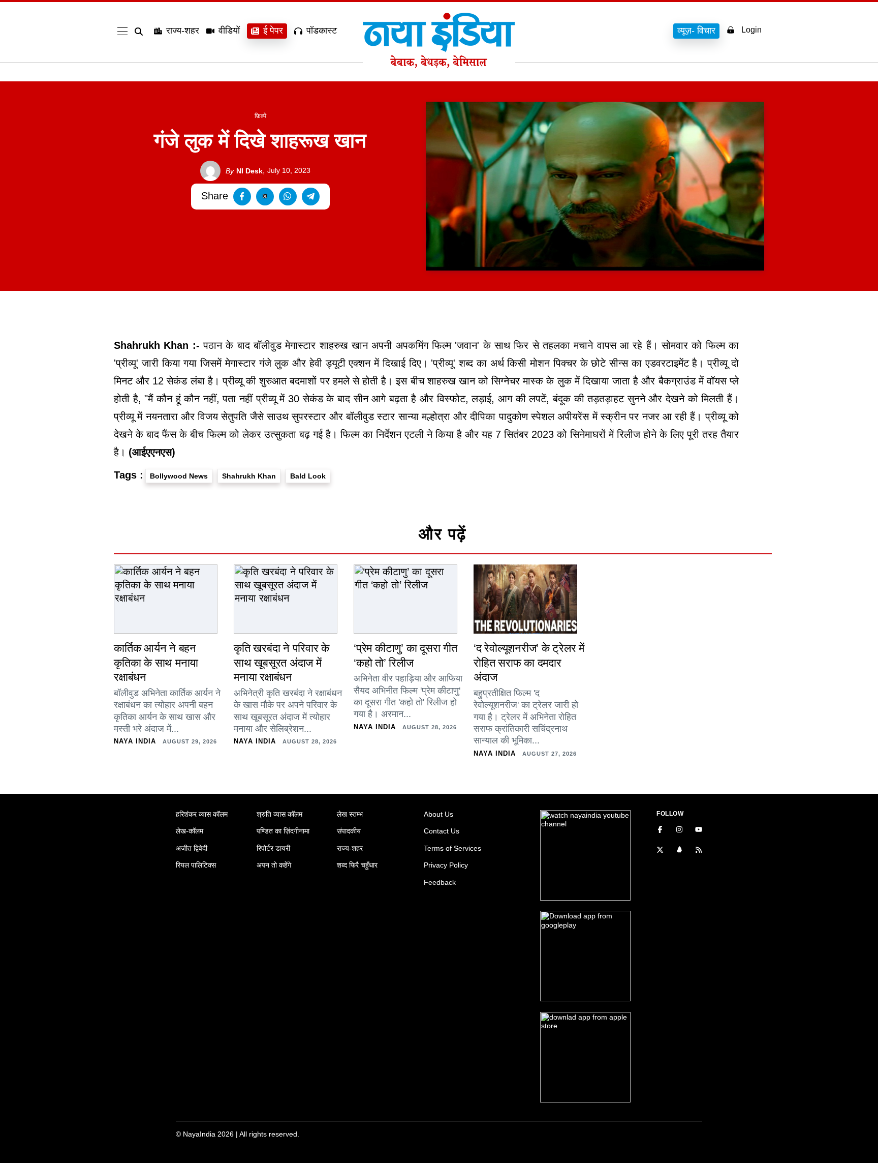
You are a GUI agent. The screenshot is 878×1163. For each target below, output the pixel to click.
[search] (141, 31)
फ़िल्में (260, 116)
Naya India (135, 741)
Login (751, 29)
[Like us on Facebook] (660, 830)
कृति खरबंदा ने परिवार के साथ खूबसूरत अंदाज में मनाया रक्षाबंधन (281, 662)
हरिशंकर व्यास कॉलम (202, 814)
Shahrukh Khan (249, 476)
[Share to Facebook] (242, 196)
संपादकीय (349, 831)
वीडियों (229, 30)
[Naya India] (439, 65)
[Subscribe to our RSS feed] (698, 851)
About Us (438, 814)
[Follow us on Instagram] (679, 830)
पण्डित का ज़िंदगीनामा (283, 831)
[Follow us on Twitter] (660, 851)
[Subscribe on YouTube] (698, 830)
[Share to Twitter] (265, 196)
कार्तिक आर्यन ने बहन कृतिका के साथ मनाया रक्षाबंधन (156, 662)
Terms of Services (452, 848)
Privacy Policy (446, 865)
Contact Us (441, 831)
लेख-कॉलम (189, 831)
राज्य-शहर (182, 30)
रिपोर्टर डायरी (273, 848)
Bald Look (308, 476)
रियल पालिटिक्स (196, 865)
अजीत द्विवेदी (191, 848)
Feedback (440, 882)
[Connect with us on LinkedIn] (679, 851)
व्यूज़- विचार (696, 30)
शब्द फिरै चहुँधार (357, 865)
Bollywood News (179, 476)
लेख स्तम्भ (350, 814)
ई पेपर (273, 30)
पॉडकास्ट (321, 30)
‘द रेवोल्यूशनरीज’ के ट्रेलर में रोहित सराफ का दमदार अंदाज (529, 662)
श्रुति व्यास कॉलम (279, 814)
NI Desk (244, 171)
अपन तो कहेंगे (274, 865)
